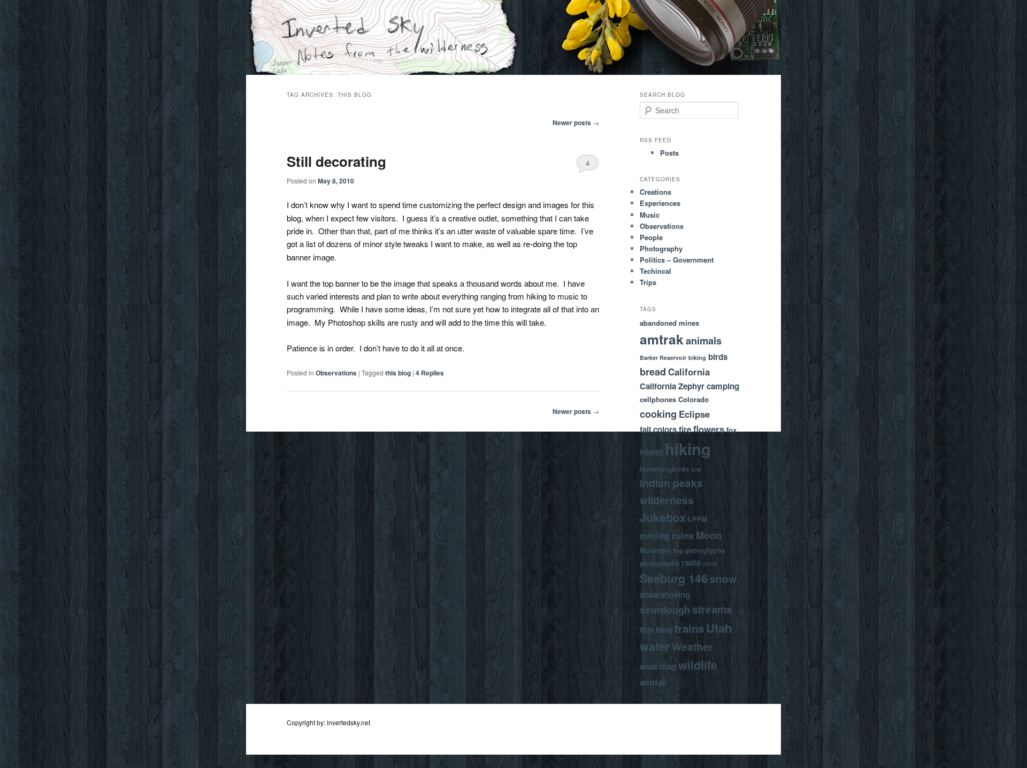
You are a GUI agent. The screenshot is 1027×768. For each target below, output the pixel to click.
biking (697, 358)
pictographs (659, 563)
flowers (708, 429)
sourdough (665, 609)
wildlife (697, 665)
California (689, 371)
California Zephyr (672, 386)
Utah (719, 627)
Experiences (660, 203)
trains (689, 628)
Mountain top (662, 550)
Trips (648, 282)
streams (712, 609)
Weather (692, 646)
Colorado (693, 399)
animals (704, 340)
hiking (688, 448)
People (651, 237)
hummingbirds (664, 469)
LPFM (697, 519)
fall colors (658, 429)
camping (723, 386)
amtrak (662, 339)
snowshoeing (665, 595)
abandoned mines (669, 323)
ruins (710, 563)
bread (653, 371)
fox (731, 430)
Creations (655, 192)
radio (691, 563)
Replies (430, 373)
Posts (669, 153)
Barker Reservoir (663, 358)
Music (650, 215)
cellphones (658, 399)
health (651, 452)
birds (717, 357)
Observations (336, 373)
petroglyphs (705, 550)
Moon (709, 535)
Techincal (655, 271)
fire (685, 429)
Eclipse (694, 414)
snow (723, 578)
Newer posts (576, 122)
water (655, 646)
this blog (398, 373)
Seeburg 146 (674, 578)
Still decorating (336, 161)
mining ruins (667, 535)
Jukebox (663, 517)
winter (653, 681)
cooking (658, 413)
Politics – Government (677, 260)
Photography (661, 248)
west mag (658, 666)
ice (696, 469)
